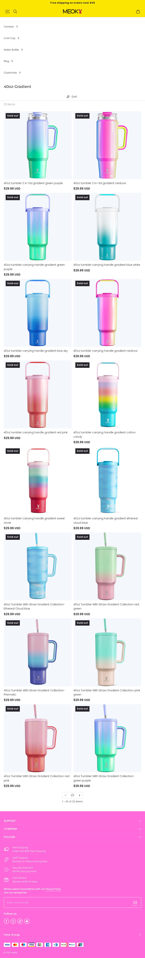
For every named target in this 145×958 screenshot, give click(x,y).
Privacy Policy (53, 889)
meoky (14, 952)
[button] (7, 11)
